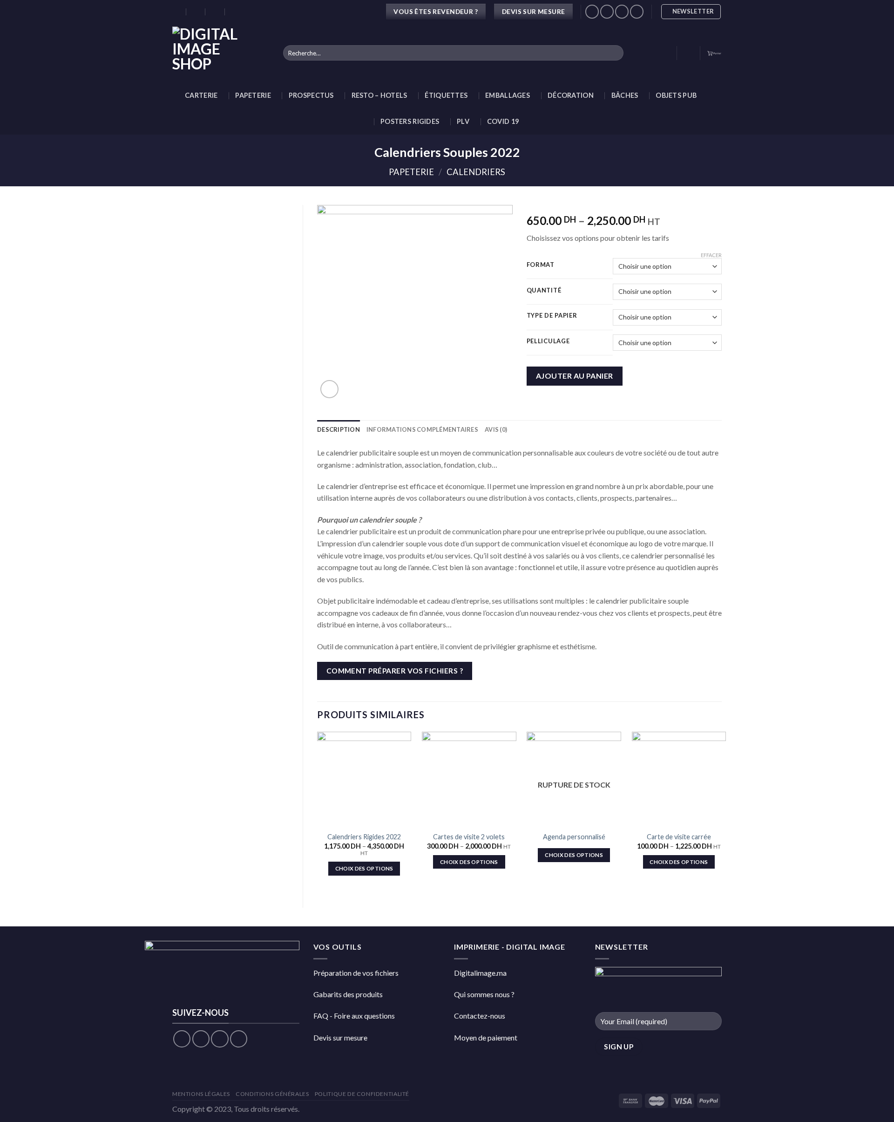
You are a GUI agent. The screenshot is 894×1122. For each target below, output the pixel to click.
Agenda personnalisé (574, 837)
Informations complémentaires (422, 429)
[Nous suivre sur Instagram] (607, 11)
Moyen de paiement (485, 1037)
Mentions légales (201, 1093)
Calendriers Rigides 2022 (364, 837)
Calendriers (476, 172)
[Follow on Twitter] (219, 1038)
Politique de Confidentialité (362, 1093)
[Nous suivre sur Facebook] (592, 11)
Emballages (507, 95)
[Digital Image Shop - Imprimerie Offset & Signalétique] (220, 52)
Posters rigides (409, 121)
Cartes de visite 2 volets (469, 837)
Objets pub (676, 95)
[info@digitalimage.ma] (196, 11)
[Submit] (614, 53)
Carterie (201, 95)
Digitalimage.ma (480, 972)
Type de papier (552, 316)
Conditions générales (272, 1093)
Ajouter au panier (574, 375)
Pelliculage (548, 341)
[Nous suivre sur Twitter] (622, 11)
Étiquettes (446, 95)
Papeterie (253, 95)
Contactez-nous (479, 1015)
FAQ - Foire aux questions (354, 1015)
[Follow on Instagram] (201, 1038)
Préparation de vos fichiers (356, 972)
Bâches (624, 95)
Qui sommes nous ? (484, 994)
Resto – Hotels (379, 95)
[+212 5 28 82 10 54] (234, 11)
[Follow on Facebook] (181, 1038)
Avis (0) (496, 429)
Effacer (711, 255)
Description (338, 429)
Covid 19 (503, 121)
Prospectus (311, 95)
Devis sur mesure (340, 1037)
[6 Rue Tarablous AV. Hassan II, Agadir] (176, 11)
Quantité (544, 290)
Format (541, 265)
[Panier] (714, 53)
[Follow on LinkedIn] (636, 11)
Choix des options (364, 868)
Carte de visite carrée (679, 837)
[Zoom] (329, 389)
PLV (463, 121)
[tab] (338, 429)
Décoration (571, 95)
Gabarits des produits (348, 994)
